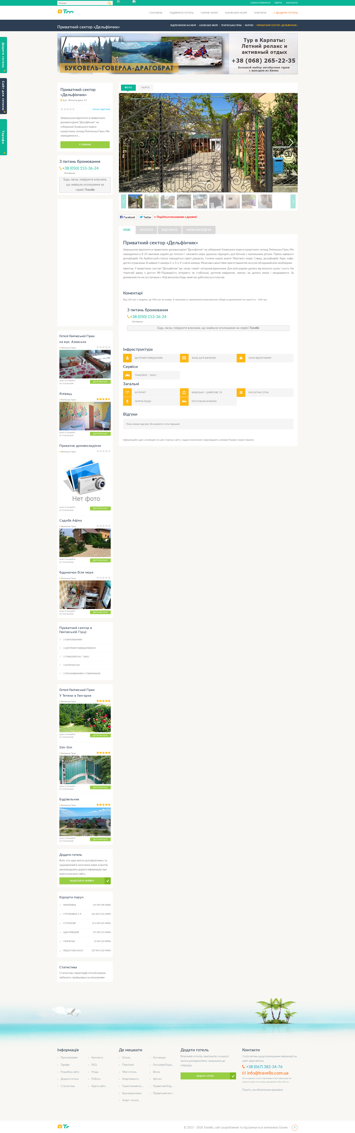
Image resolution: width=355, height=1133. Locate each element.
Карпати (260, 12)
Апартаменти (130, 1079)
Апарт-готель (130, 1100)
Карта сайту (98, 1086)
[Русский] (125, 2)
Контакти (292, 3)
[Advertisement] (85, 262)
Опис (127, 230)
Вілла (156, 1072)
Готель (126, 1057)
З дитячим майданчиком (79, 648)
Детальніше (100, 382)
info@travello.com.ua (267, 1073)
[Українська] (140, 2)
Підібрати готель (182, 12)
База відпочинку (132, 1093)
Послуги (146, 230)
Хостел (157, 1079)
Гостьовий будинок (164, 1065)
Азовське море (236, 12)
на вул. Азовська (72, 342)
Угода (94, 1072)
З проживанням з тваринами (81, 673)
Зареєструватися (260, 3)
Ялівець (65, 393)
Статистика (68, 1086)
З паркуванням (72, 640)
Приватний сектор (164, 1093)
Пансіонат (128, 1065)
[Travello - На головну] (65, 11)
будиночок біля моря (76, 572)
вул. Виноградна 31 (75, 100)
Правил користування (241, 440)
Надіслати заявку (82, 881)
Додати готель (70, 1079)
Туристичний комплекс (136, 1086)
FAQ (94, 1065)
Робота (95, 1079)
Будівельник (69, 799)
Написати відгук (199, 230)
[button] (287, 142)
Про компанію (69, 1057)
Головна (155, 12)
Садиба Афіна (70, 520)
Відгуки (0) (169, 230)
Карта (146, 87)
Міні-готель (129, 1072)
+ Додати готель (286, 12)
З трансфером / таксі (76, 657)
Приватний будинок (165, 1086)
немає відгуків (101, 109)
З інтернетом (71, 665)
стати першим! (171, 424)
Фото (128, 87)
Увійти (278, 3)
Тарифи (65, 1065)
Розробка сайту (70, 1072)
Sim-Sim (65, 747)
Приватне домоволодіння (80, 445)
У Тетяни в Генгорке (75, 695)
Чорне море (209, 12)
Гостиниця (159, 1057)
